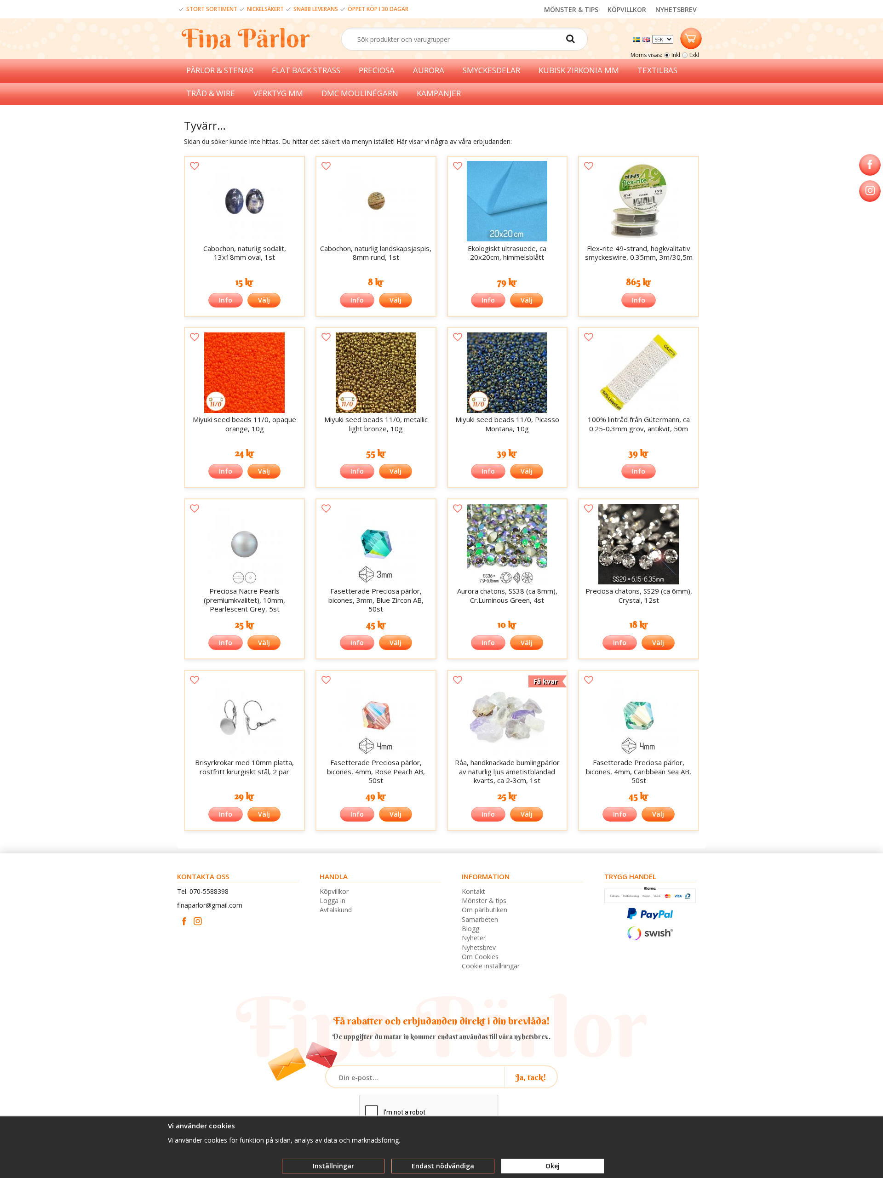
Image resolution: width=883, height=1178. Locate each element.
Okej (552, 1165)
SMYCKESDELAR (491, 70)
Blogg (470, 928)
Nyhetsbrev (479, 947)
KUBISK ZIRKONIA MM (579, 70)
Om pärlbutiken (484, 909)
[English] (647, 38)
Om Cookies (480, 956)
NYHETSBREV (676, 9)
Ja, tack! (531, 1077)
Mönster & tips (484, 900)
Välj (264, 300)
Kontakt (473, 891)
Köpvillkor (334, 891)
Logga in (332, 900)
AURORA (428, 70)
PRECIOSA (377, 70)
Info (225, 300)
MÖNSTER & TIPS (571, 9)
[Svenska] (637, 38)
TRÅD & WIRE (210, 93)
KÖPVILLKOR (627, 9)
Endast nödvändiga (443, 1165)
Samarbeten (480, 919)
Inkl (675, 55)
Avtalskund (336, 909)
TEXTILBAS (657, 70)
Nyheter (474, 937)
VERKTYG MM (278, 93)
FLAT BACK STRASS (306, 70)
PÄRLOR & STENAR (219, 70)
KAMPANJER (439, 93)
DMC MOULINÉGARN (359, 93)
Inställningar (333, 1165)
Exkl (694, 55)
